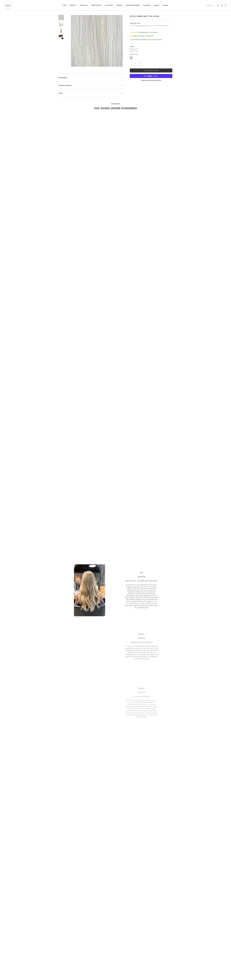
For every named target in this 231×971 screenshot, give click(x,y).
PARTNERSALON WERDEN (133, 5)
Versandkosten (141, 25)
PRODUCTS (73, 5)
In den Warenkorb (151, 70)
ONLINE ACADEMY (96, 5)
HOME (64, 5)
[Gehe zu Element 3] (61, 30)
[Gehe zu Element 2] (61, 24)
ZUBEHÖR (156, 5)
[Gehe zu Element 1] (61, 17)
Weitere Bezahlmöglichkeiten (151, 80)
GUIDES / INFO (84, 5)
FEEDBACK (119, 5)
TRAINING (165, 5)
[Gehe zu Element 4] (61, 37)
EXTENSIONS (146, 5)
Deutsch (209, 5)
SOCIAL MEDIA (109, 5)
